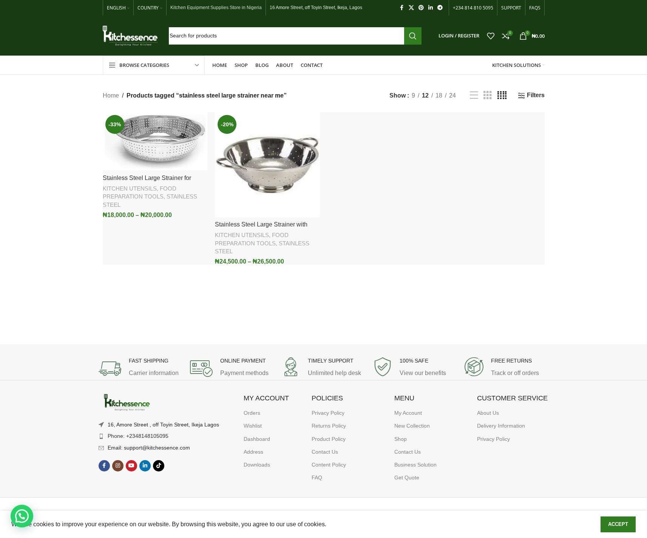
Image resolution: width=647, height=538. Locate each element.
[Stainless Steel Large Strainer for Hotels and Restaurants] (155, 141)
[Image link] (127, 402)
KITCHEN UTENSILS (130, 188)
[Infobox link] (140, 368)
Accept (618, 524)
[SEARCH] (413, 36)
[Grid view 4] (501, 95)
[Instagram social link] (118, 465)
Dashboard (257, 439)
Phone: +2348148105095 (138, 436)
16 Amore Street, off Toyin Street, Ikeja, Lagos (316, 7)
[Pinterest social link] (421, 8)
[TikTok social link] (158, 465)
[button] (22, 516)
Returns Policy (329, 426)
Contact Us (325, 452)
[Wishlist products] (490, 35)
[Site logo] (130, 35)
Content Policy (329, 465)
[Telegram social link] (440, 8)
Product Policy (329, 439)
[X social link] (411, 8)
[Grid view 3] (487, 95)
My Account (408, 413)
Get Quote (406, 477)
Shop (400, 439)
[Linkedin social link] (430, 8)
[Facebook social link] (401, 8)
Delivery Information (501, 426)
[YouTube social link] (131, 465)
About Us (488, 413)
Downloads (257, 465)
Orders (252, 413)
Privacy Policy (328, 413)
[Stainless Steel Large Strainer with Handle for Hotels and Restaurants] (267, 164)
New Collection (412, 426)
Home (111, 95)
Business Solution (415, 465)
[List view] (474, 95)
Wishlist (253, 426)
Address (253, 452)
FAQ (317, 477)
